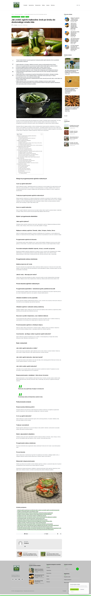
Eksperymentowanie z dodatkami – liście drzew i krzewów (28, 162)
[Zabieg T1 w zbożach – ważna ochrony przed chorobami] (31, 570)
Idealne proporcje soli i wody (23, 147)
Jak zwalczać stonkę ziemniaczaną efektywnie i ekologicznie (39, 581)
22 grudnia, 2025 (73, 21)
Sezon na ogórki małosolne (23, 139)
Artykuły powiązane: (24, 173)
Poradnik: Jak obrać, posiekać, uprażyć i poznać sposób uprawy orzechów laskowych (34, 514)
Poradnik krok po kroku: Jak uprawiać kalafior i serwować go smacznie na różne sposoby (35, 523)
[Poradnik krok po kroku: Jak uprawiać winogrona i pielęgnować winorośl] (66, 126)
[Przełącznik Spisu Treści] (41, 134)
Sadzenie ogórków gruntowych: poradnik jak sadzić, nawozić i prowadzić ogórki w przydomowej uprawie (38, 510)
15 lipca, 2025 (73, 29)
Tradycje (27, 16)
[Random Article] (77, 5)
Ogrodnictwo (49, 570)
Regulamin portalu (67, 576)
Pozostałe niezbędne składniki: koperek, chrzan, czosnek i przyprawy (30, 145)
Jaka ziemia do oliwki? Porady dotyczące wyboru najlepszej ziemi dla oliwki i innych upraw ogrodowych (38, 525)
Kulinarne (22, 16)
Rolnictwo (48, 581)
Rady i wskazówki (21, 158)
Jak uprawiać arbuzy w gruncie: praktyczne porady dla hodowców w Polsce (32, 519)
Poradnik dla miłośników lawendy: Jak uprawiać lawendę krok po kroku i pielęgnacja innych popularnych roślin (39, 528)
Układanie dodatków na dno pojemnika (25, 152)
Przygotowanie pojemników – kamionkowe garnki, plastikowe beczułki (30, 151)
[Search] (79, 5)
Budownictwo (49, 573)
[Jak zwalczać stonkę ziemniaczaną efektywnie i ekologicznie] (31, 582)
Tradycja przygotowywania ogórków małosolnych (27, 138)
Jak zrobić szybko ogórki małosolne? (25, 161)
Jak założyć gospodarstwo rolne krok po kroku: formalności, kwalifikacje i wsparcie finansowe (72, 71)
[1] (67, 19)
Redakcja (26, 543)
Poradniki (65, 115)
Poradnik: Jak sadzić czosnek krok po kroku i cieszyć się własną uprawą (31, 522)
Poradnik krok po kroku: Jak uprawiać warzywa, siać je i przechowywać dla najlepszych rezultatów (37, 516)
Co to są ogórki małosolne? (23, 166)
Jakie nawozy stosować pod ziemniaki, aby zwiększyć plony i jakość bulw (74, 26)
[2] (67, 25)
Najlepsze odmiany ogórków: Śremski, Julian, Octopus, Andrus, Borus (30, 142)
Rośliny (48, 576)
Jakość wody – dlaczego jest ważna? (25, 148)
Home (13, 14)
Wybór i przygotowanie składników (24, 140)
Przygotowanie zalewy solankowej (24, 146)
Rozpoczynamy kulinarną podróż (24, 165)
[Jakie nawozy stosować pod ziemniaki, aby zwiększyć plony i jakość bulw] (31, 576)
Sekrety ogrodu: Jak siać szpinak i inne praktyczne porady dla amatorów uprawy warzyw (35, 526)
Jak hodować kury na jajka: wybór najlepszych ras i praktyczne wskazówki (72, 109)
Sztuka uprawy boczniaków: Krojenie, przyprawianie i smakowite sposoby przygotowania (35, 512)
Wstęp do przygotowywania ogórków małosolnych (26, 135)
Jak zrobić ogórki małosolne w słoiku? (25, 159)
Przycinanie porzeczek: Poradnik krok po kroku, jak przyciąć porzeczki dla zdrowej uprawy (35, 529)
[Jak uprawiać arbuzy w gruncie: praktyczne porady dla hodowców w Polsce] (66, 138)
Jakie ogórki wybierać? (23, 141)
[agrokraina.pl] (16, 5)
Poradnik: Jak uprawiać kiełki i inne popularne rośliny (27, 511)
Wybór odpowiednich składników (24, 168)
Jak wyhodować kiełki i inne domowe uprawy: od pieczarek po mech (31, 518)
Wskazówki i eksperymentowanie (24, 172)
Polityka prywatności (67, 579)
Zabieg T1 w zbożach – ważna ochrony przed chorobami (75, 19)
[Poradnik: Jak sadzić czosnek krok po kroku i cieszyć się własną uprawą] (66, 144)
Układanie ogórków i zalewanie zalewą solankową (27, 153)
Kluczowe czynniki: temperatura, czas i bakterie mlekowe (28, 154)
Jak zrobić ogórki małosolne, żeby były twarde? (27, 160)
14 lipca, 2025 (67, 93)
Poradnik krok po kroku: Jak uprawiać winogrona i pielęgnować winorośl (31, 515)
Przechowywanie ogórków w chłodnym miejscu (27, 155)
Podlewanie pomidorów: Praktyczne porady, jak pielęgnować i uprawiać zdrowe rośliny (34, 521)
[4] (67, 40)
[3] (67, 33)
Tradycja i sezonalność (23, 167)
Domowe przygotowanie (19, 14)
